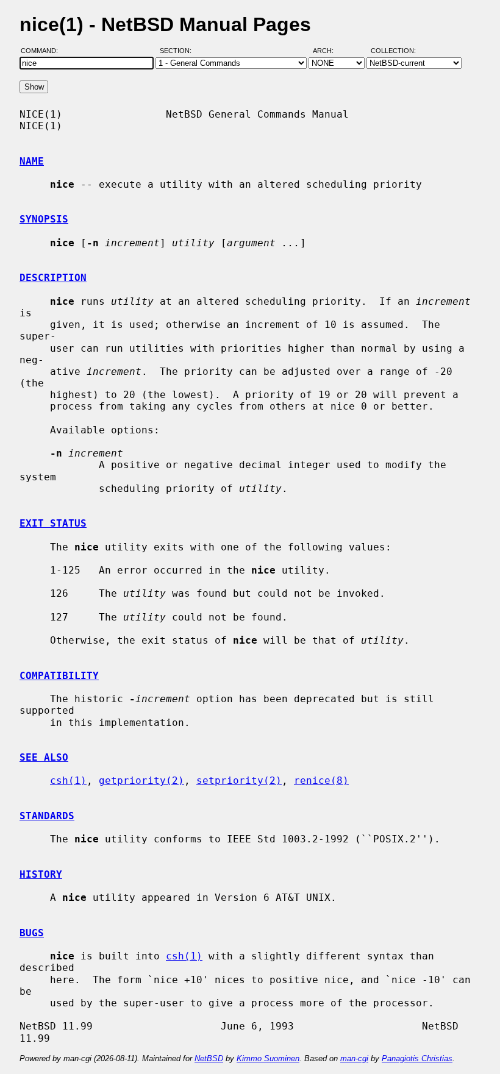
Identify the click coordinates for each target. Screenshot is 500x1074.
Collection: (393, 50)
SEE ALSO (44, 757)
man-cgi (354, 1058)
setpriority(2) (239, 780)
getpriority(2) (141, 780)
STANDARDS (47, 816)
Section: (178, 50)
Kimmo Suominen (268, 1058)
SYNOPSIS (44, 219)
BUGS (32, 933)
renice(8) (321, 780)
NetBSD (209, 1058)
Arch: (329, 50)
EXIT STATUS (53, 523)
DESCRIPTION (53, 277)
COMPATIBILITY (59, 675)
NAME (32, 161)
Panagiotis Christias (417, 1058)
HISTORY (41, 874)
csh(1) (68, 780)
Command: (43, 50)
